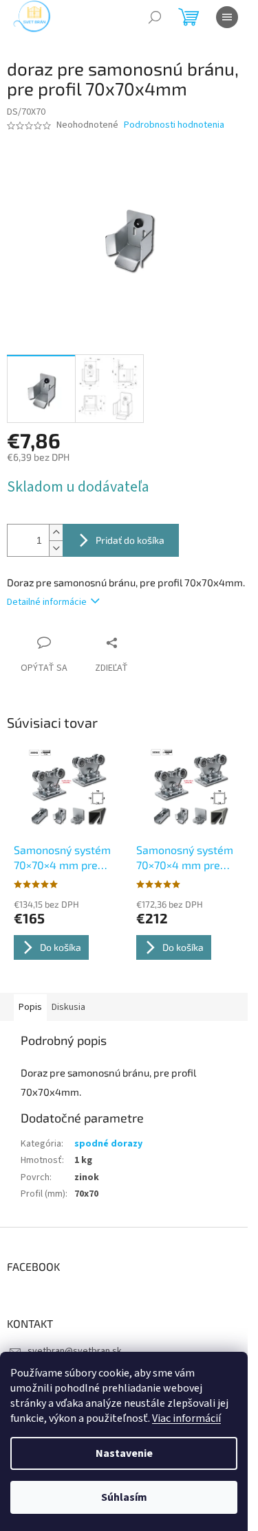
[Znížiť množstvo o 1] (56, 548)
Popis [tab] (30, 1007)
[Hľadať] (155, 17)
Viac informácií (186, 1418)
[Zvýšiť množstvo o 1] (56, 532)
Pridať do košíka (130, 540)
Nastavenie (124, 1453)
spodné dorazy (108, 1144)
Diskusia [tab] (68, 1007)
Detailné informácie (47, 602)
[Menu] (227, 17)
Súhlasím (124, 1497)
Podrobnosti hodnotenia (174, 125)
